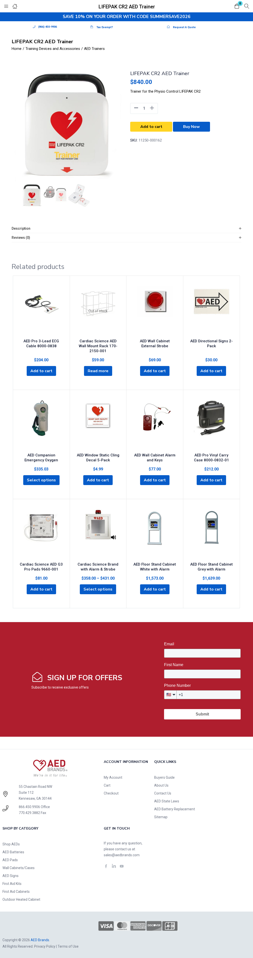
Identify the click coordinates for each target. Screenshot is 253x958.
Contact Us (162, 793)
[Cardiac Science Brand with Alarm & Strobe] (98, 534)
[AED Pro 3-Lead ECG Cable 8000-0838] (41, 311)
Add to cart (151, 126)
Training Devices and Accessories (52, 48)
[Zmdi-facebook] (106, 866)
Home (16, 48)
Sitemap (161, 817)
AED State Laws (166, 801)
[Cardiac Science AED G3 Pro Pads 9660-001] (41, 534)
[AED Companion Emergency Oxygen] (41, 425)
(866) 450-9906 (47, 26)
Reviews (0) (21, 238)
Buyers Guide (164, 777)
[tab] (126, 228)
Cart (107, 785)
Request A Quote (184, 27)
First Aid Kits (11, 884)
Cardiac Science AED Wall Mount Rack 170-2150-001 (98, 346)
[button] (237, 6)
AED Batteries (13, 852)
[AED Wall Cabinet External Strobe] (155, 311)
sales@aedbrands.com (122, 855)
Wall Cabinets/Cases (18, 868)
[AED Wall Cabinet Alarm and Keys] (155, 425)
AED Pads (10, 860)
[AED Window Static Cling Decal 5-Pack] (98, 425)
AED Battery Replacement (174, 809)
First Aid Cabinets (16, 892)
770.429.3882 (29, 813)
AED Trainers (94, 48)
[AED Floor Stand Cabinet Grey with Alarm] (212, 534)
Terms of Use (68, 946)
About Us (161, 785)
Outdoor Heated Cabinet (21, 899)
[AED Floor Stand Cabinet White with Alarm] (155, 534)
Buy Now (191, 126)
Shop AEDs (11, 844)
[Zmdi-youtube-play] (122, 866)
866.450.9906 (29, 807)
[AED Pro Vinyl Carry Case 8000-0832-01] (212, 425)
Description (21, 228)
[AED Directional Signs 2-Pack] (212, 311)
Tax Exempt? (104, 27)
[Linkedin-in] (114, 866)
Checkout (111, 793)
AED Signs (10, 876)
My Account (113, 777)
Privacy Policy (44, 946)
